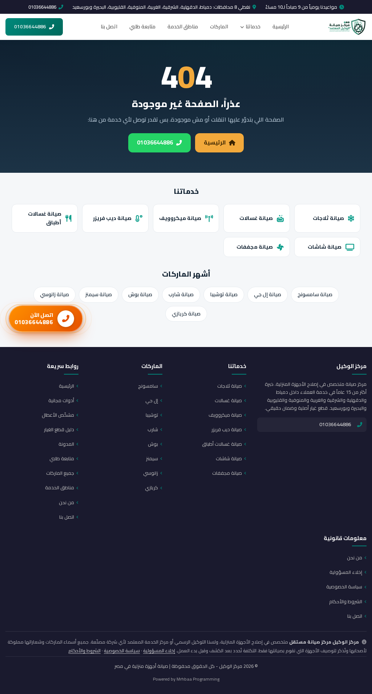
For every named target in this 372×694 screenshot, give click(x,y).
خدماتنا (253, 26)
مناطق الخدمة (182, 26)
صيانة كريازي (186, 313)
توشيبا (152, 415)
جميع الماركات (60, 473)
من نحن (66, 502)
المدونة (66, 444)
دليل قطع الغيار (59, 429)
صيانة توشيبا (224, 294)
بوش (153, 444)
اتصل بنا (109, 26)
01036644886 (42, 7)
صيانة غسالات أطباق (44, 218)
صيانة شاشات (324, 247)
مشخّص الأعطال (58, 415)
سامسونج (148, 385)
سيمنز (152, 458)
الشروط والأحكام (345, 601)
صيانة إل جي (267, 294)
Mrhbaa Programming (198, 679)
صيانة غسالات (256, 218)
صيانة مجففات (254, 247)
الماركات (219, 26)
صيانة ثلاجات (328, 218)
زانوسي (150, 473)
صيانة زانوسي (54, 294)
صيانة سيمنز (98, 294)
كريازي (151, 487)
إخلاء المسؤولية (345, 572)
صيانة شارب (181, 294)
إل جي (151, 400)
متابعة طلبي (142, 26)
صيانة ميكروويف (180, 218)
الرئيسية (280, 26)
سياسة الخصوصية (344, 586)
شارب (152, 429)
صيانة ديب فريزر (112, 218)
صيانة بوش (140, 294)
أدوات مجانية (61, 400)
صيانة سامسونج (315, 294)
